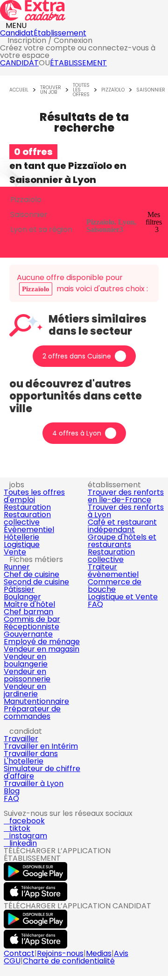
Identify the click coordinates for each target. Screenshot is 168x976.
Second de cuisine (36, 581)
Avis (121, 953)
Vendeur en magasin (41, 649)
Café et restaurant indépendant (122, 526)
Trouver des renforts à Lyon (126, 511)
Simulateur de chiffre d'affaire (42, 772)
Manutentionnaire (36, 701)
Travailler (21, 738)
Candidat (17, 33)
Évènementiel (29, 529)
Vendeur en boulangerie (26, 660)
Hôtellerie (21, 537)
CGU (12, 960)
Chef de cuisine (31, 574)
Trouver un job (50, 90)
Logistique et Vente (123, 596)
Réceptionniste (31, 626)
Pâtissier (19, 589)
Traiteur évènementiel (113, 571)
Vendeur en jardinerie (25, 690)
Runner (17, 567)
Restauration (27, 507)
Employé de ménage (42, 641)
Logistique (22, 544)
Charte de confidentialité (69, 960)
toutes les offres (81, 90)
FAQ (95, 604)
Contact (19, 953)
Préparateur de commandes (32, 712)
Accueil (18, 90)
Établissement (60, 33)
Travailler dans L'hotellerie (31, 757)
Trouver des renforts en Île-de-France (126, 496)
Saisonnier (150, 90)
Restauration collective (27, 518)
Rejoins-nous (60, 953)
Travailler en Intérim (41, 746)
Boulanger (22, 596)
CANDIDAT (19, 62)
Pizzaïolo (113, 90)
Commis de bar (32, 619)
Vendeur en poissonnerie (27, 675)
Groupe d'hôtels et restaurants (122, 541)
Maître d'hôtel (29, 604)
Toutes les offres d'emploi (34, 496)
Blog (12, 791)
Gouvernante (28, 634)
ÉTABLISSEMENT (78, 62)
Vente (15, 552)
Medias (99, 953)
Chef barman (28, 611)
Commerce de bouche (114, 585)
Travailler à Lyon (33, 783)
